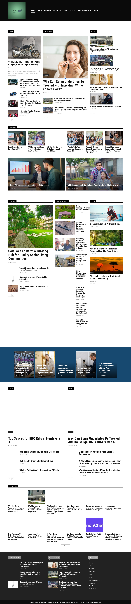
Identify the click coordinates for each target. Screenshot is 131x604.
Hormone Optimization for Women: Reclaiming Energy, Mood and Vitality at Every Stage (113, 537)
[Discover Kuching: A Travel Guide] (106, 213)
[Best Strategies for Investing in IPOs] (17, 138)
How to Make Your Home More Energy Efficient (82, 322)
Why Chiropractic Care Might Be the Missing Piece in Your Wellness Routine (99, 471)
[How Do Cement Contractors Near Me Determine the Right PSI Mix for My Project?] (65, 309)
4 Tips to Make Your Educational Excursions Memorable (75, 149)
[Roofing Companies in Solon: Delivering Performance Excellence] (65, 228)
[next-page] (12, 120)
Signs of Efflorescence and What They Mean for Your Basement (81, 275)
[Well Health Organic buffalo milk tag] (13, 463)
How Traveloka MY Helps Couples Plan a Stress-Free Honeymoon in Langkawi (16, 537)
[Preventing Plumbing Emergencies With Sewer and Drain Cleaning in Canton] (65, 244)
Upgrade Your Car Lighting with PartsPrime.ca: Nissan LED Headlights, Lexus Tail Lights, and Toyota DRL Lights (29, 82)
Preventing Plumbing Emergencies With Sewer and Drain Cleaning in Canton (81, 243)
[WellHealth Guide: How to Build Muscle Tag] (13, 454)
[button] (121, 10)
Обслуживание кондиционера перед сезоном (105, 106)
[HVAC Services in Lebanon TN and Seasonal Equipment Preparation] (48, 101)
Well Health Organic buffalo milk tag (36, 461)
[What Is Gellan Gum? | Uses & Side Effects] (13, 472)
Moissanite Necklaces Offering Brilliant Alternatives (33, 278)
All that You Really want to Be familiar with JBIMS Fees (55, 149)
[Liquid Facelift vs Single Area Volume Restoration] (72, 454)
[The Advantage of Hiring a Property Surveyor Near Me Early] (65, 261)
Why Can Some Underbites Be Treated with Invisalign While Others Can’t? (63, 85)
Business (92, 46)
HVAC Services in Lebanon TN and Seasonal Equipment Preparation (70, 99)
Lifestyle (11, 244)
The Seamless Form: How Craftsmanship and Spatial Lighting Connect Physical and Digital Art (70, 110)
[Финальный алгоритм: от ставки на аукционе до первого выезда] (24, 47)
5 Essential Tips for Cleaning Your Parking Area (29, 112)
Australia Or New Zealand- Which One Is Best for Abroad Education (94, 150)
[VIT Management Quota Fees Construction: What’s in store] (36, 138)
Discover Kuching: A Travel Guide (105, 224)
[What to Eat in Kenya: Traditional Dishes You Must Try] (106, 265)
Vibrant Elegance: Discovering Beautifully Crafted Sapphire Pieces (34, 269)
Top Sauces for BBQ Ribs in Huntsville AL (34, 440)
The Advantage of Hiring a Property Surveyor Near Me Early (81, 258)
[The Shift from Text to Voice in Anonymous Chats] (94, 525)
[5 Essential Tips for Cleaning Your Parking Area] (13, 113)
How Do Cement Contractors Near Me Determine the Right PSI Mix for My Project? (81, 308)
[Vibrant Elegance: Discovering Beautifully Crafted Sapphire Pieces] (13, 270)
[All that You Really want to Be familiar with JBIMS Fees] (55, 138)
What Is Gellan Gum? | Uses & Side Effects (39, 470)
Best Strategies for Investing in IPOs (15, 148)
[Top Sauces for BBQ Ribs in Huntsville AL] (35, 413)
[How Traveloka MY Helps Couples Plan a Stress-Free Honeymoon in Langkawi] (107, 364)
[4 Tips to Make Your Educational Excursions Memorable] (75, 138)
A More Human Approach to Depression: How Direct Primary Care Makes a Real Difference (100, 462)
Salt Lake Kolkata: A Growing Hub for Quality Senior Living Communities (28, 255)
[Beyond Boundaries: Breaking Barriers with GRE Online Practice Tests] (114, 138)
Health (46, 75)
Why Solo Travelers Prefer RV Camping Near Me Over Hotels (104, 250)
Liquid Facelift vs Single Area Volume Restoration (96, 453)
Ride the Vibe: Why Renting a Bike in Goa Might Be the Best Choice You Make (30, 103)
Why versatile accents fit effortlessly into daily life (34, 287)
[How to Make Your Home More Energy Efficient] (65, 326)
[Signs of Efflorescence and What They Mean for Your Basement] (65, 277)
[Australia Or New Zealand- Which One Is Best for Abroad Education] (94, 138)
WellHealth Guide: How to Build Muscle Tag (39, 451)
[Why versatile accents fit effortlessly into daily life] (13, 288)
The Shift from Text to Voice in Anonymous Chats (93, 536)
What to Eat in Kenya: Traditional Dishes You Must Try (105, 277)
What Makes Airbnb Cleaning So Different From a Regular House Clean (106, 88)
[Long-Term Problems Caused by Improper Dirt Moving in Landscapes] (65, 293)
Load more (65, 546)
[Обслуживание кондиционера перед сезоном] (101, 98)
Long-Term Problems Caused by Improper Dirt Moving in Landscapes (80, 292)
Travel (91, 220)
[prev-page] (9, 120)
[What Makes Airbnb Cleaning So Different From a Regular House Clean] (101, 79)
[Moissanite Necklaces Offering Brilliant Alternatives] (13, 279)
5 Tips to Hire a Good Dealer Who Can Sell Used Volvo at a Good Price (29, 93)
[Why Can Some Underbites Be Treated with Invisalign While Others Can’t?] (65, 57)
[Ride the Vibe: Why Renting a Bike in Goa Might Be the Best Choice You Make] (13, 103)
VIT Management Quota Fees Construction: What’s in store (36, 149)
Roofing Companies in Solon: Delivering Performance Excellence (81, 227)
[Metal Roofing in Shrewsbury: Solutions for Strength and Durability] (65, 212)
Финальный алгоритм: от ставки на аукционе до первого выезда (24, 63)
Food (10, 432)
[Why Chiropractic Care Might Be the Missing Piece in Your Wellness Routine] (72, 472)
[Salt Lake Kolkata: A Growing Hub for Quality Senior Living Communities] (30, 226)
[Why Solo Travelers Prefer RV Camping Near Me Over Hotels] (106, 238)
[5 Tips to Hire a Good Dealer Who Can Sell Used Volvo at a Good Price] (13, 93)
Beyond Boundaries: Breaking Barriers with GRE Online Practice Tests (113, 150)
